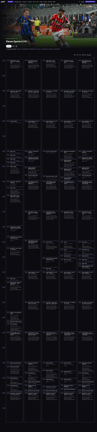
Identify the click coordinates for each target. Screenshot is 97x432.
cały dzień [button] (89, 54)
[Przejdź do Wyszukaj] (80, 2)
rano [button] (80, 54)
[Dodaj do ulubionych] (13, 46)
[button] (94, 58)
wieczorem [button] (84, 54)
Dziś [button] (74, 54)
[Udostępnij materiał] (16, 46)
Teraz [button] (77, 54)
